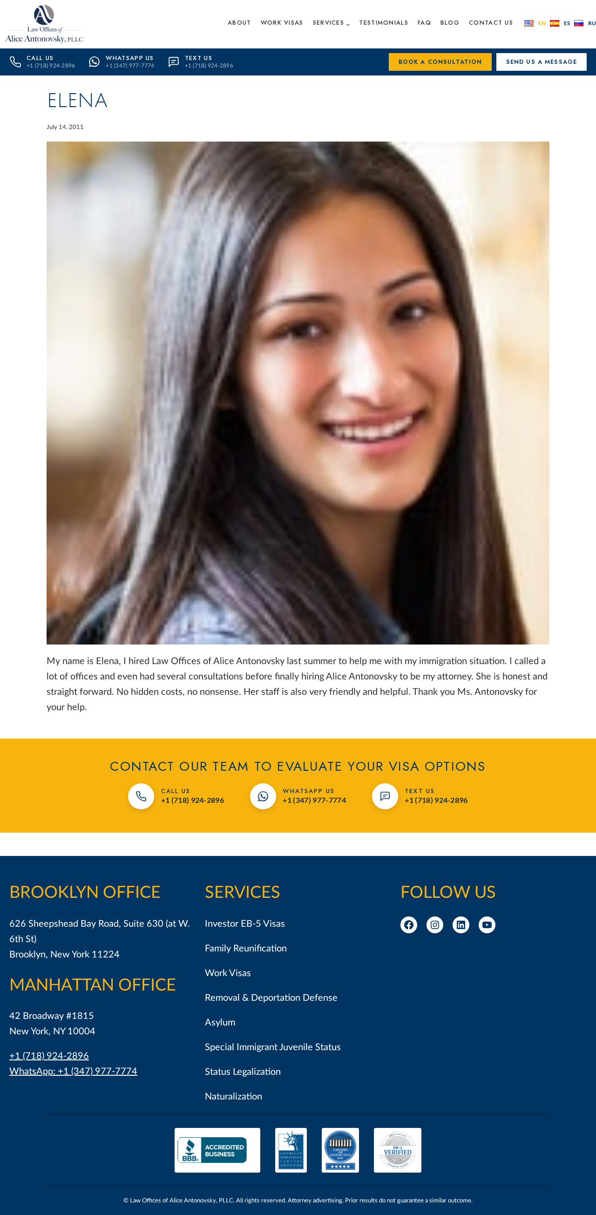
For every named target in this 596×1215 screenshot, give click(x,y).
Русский (585, 23)
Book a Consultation (440, 61)
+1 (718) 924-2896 (49, 1056)
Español (560, 23)
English (535, 23)
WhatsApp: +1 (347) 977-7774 (73, 1071)
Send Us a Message (541, 61)
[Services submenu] (348, 24)
